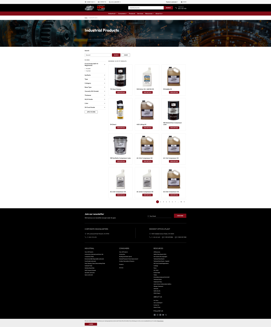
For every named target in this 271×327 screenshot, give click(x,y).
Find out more (160, 321)
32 (181, 201)
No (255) (88, 68)
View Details (121, 92)
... (179, 202)
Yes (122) (88, 71)
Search (87, 50)
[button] (112, 13)
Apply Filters (91, 112)
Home (86, 17)
